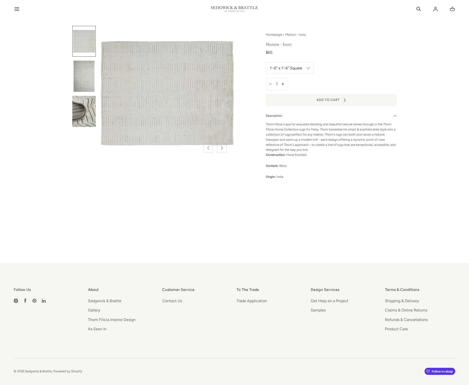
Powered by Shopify (67, 371)
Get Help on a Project (329, 301)
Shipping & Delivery (402, 301)
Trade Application (251, 301)
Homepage (274, 34)
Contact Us (172, 301)
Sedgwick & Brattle (104, 301)
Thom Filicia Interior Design (112, 319)
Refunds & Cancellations (406, 319)
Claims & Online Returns (406, 310)
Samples (318, 310)
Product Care (396, 329)
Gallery (94, 310)
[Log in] (435, 9)
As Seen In (97, 329)
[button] (17, 9)
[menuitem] (84, 41)
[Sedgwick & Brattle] (234, 9)
